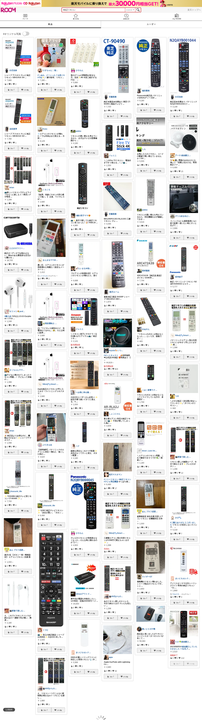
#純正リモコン (125, 479)
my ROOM (177, 16)
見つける (75, 16)
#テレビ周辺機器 (111, 482)
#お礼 (183, 649)
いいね (26, 90)
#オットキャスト (111, 355)
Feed (25, 16)
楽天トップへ (194, 10)
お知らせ (126, 16)
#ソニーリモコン (111, 479)
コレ (11, 90)
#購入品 (7, 316)
